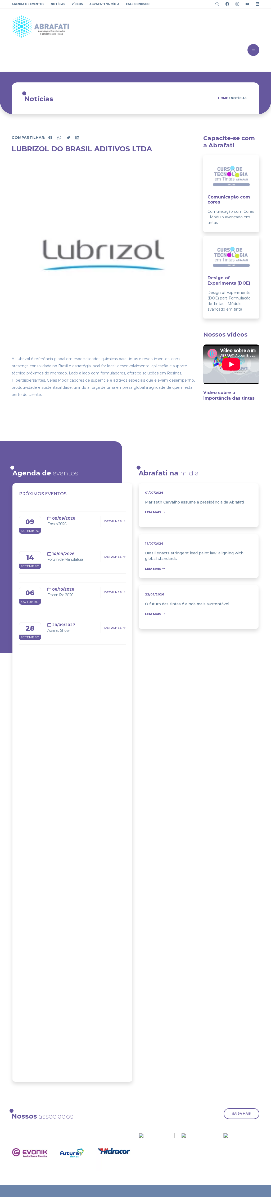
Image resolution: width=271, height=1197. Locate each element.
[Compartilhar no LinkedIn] (77, 137)
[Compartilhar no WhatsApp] (59, 137)
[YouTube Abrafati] (245, 4)
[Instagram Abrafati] (235, 4)
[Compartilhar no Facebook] (50, 137)
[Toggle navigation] (215, 4)
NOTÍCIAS (58, 4)
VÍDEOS (77, 4)
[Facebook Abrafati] (225, 4)
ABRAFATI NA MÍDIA (104, 4)
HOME (223, 98)
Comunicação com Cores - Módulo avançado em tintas (230, 217)
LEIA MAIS (153, 512)
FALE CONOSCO (138, 4)
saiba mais (241, 1113)
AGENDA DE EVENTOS (28, 4)
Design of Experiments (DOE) (228, 280)
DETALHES (113, 521)
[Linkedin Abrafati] (255, 4)
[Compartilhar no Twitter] (68, 137)
